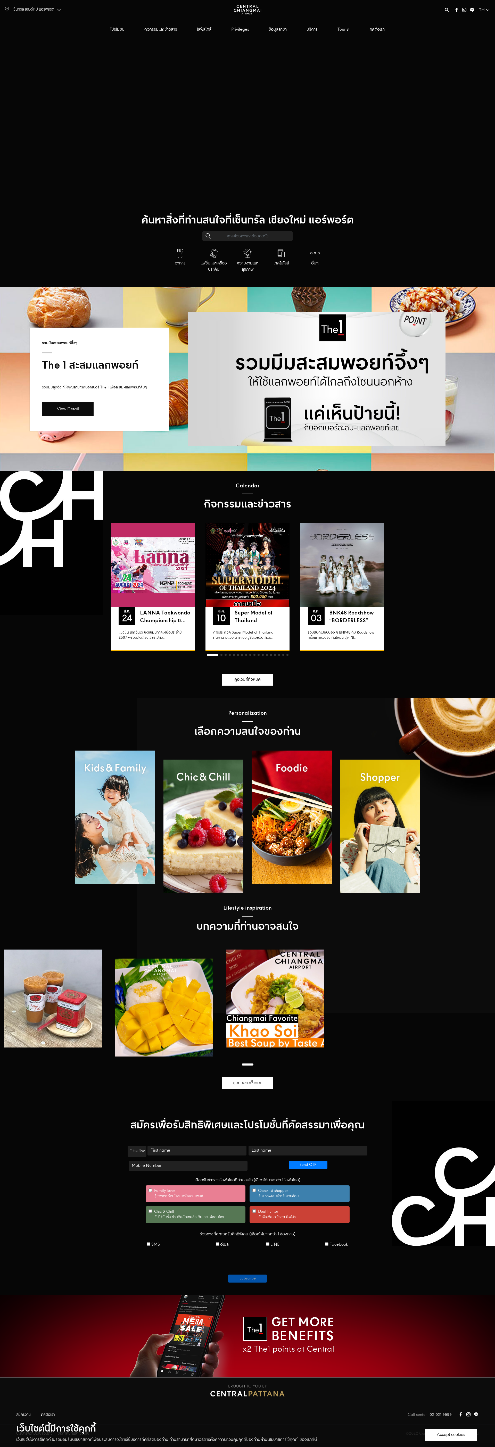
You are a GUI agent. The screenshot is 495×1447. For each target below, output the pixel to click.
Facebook (338, 1245)
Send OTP (308, 1165)
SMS (155, 1245)
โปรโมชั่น (117, 29)
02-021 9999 (441, 1415)
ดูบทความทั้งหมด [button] (247, 1083)
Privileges (240, 29)
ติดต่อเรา (377, 29)
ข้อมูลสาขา (278, 29)
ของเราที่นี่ (308, 1439)
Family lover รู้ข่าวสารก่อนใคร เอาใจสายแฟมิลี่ (175, 1193)
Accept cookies (451, 1435)
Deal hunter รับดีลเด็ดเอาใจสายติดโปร (274, 1214)
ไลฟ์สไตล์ (204, 29)
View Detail (68, 409)
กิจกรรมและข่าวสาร (160, 29)
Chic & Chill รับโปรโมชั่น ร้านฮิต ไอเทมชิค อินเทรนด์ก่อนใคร (186, 1214)
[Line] (472, 11)
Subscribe (248, 1278)
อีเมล (224, 1245)
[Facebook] (456, 11)
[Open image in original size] (247, 9)
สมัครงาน (23, 1415)
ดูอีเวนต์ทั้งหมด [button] (247, 679)
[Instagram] (464, 11)
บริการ (312, 29)
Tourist (343, 29)
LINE (274, 1245)
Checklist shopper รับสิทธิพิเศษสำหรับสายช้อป (275, 1193)
